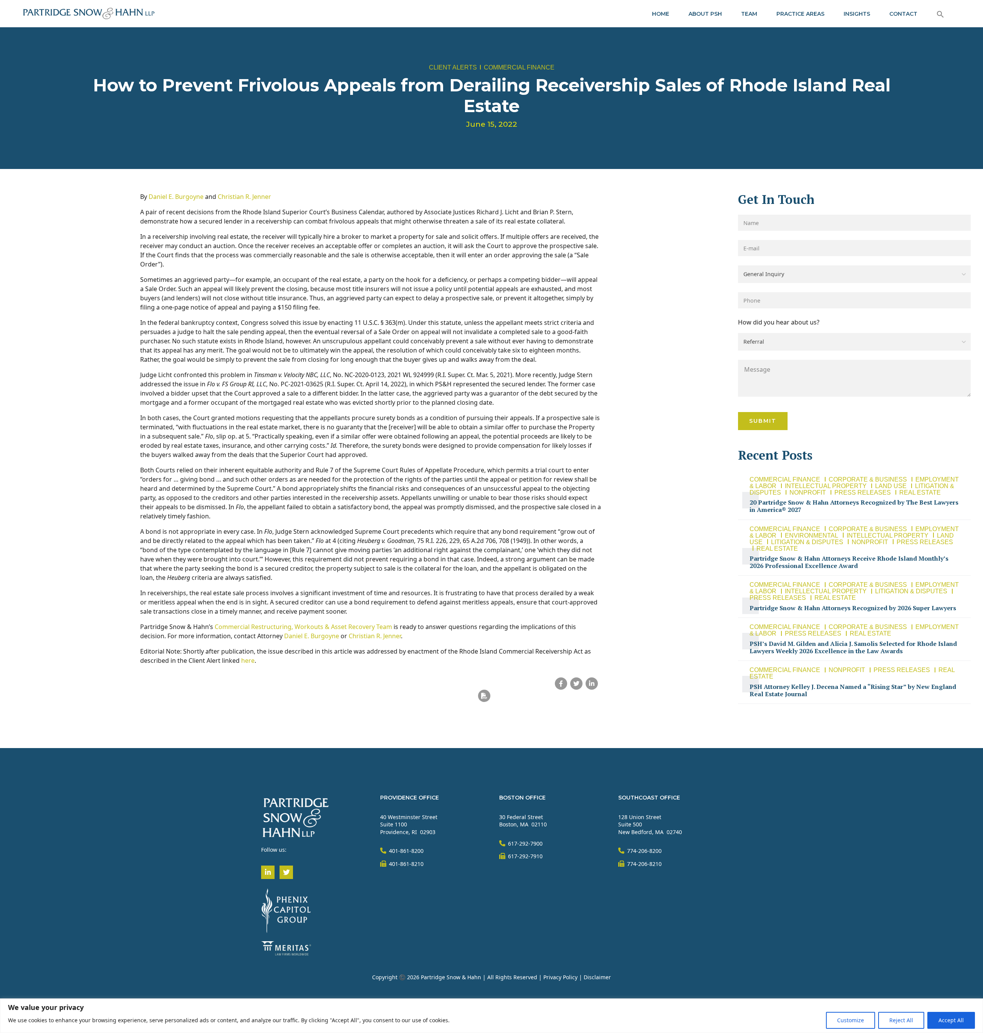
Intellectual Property (826, 486)
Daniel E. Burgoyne (176, 196)
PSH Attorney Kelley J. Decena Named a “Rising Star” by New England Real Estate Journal (853, 690)
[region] (491, 1015)
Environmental (811, 535)
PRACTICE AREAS (800, 13)
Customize (850, 1020)
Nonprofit (807, 492)
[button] (940, 14)
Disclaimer (597, 977)
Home (660, 13)
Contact (903, 13)
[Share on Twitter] (576, 683)
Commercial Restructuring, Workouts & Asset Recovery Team (303, 626)
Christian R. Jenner (244, 196)
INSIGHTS (857, 13)
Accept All (951, 1020)
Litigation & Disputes (807, 542)
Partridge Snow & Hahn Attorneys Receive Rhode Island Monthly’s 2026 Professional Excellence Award (849, 562)
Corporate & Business (868, 479)
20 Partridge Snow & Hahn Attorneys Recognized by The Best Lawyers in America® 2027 (854, 506)
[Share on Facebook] (561, 683)
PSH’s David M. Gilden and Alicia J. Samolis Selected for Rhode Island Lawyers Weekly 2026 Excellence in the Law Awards (853, 647)
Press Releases (862, 492)
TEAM (749, 13)
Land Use (891, 486)
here (248, 660)
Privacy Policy (560, 977)
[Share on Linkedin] (592, 683)
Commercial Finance (519, 67)
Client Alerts (453, 67)
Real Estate (920, 492)
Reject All (901, 1020)
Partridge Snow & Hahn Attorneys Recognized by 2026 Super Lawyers (853, 608)
